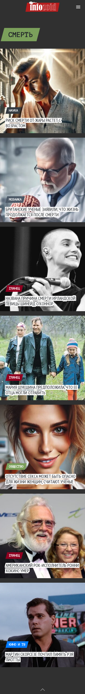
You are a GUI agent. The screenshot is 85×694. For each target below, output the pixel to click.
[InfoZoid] (42, 6)
